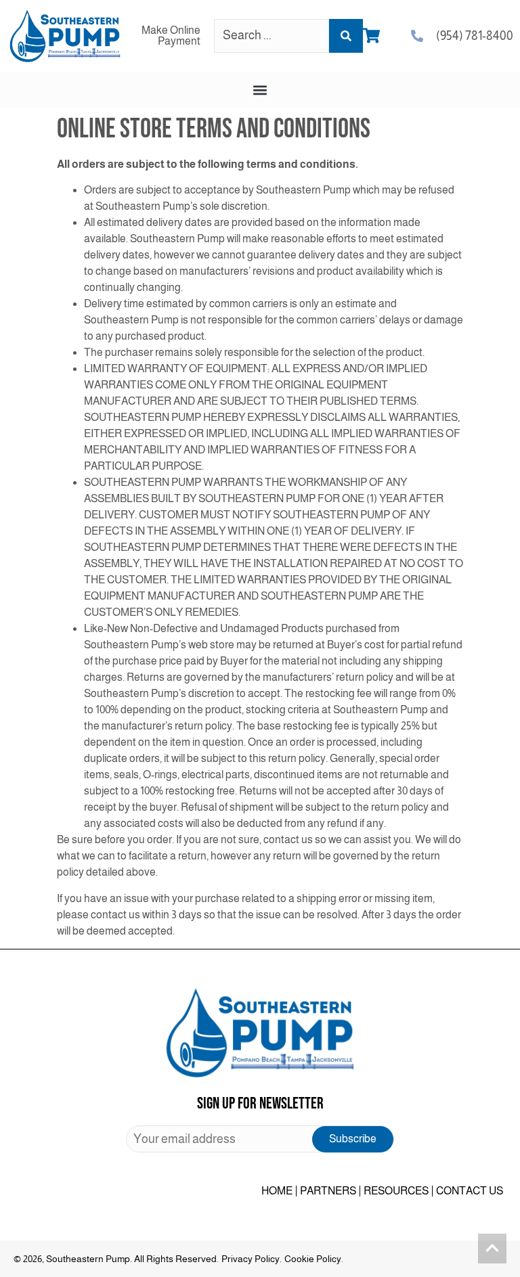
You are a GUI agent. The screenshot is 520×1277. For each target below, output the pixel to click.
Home (276, 1190)
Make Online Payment (171, 35)
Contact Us (469, 1190)
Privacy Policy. (251, 1258)
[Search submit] (346, 36)
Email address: (260, 1138)
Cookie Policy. (313, 1258)
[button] (260, 90)
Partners (328, 1190)
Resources (396, 1190)
